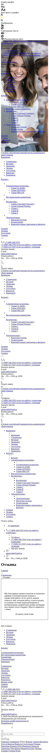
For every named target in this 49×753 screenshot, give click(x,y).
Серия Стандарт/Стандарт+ (23, 113)
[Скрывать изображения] (2, 29)
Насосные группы (19, 127)
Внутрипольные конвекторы (18, 109)
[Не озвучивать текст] (2, 37)
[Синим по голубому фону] (2, 21)
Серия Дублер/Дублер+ (21, 116)
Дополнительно (13, 125)
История (9, 80)
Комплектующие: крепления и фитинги (28, 131)
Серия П (14, 120)
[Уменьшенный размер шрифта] (2, 4)
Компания (5, 73)
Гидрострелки (17, 129)
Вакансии (10, 89)
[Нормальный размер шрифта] (2, 7)
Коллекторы (11, 111)
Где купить (10, 87)
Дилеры (9, 84)
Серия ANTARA (18, 104)
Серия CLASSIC (18, 102)
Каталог (4, 95)
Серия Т (14, 122)
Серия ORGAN (17, 107)
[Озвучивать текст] (2, 34)
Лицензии (10, 82)
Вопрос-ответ (7, 682)
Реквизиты (10, 91)
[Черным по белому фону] (2, 15)
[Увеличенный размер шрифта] (3, 10)
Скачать (4, 142)
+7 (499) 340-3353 (12, 51)
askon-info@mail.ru (9, 62)
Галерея (4, 136)
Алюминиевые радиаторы (17, 100)
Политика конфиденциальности (15, 721)
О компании (11, 78)
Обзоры (4, 686)
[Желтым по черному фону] (2, 18)
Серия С (14, 118)
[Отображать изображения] (2, 25)
